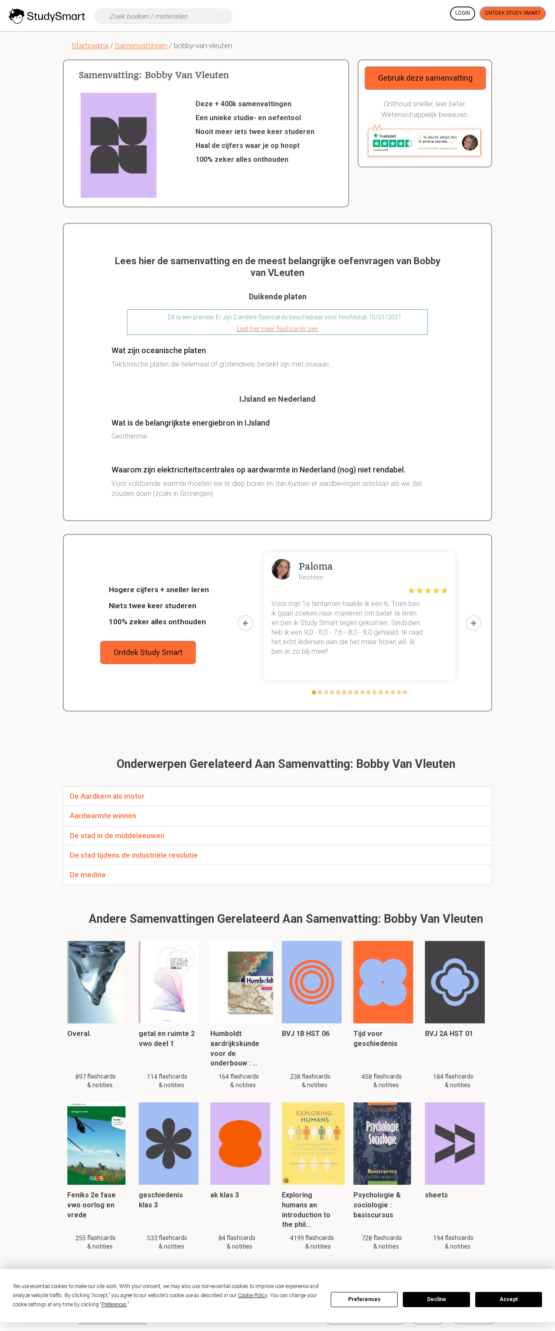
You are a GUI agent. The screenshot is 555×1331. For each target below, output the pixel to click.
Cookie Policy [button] (252, 1295)
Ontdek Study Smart (513, 13)
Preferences (364, 1299)
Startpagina (90, 45)
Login (462, 13)
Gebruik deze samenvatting (425, 77)
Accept (509, 1299)
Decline (436, 1299)
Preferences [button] (114, 1304)
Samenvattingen (141, 45)
